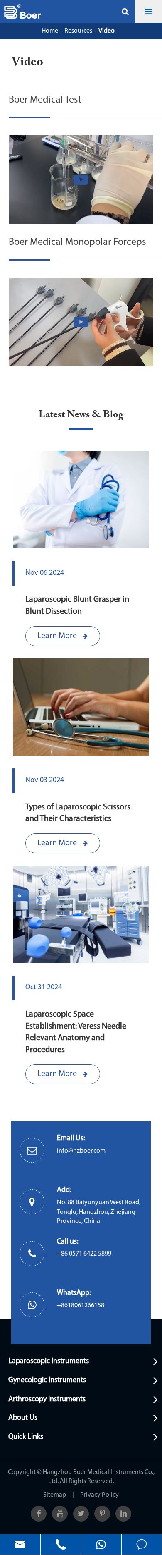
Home (50, 31)
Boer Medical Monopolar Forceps (77, 242)
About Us (22, 1418)
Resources (78, 31)
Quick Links (25, 1437)
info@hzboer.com (81, 1151)
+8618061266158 (80, 1305)
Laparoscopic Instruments (48, 1361)
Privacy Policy (99, 1495)
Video (106, 31)
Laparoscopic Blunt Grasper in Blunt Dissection (77, 606)
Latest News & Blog (81, 415)
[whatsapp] (101, 1544)
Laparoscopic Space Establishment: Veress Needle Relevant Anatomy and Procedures (75, 1032)
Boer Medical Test (45, 100)
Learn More (58, 636)
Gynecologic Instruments (47, 1380)
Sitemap (54, 1495)
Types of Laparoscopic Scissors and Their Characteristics (77, 813)
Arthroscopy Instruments (47, 1399)
